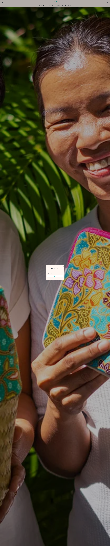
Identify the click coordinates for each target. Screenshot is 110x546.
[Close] (63, 266)
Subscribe (55, 276)
